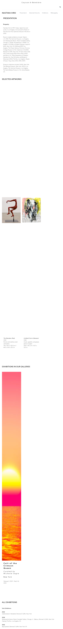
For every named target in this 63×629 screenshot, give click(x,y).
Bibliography (54, 13)
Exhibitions (45, 13)
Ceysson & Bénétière (31, 2)
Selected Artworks (34, 13)
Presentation (23, 13)
